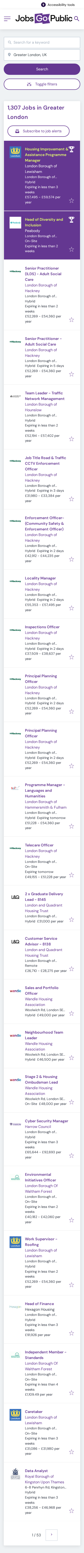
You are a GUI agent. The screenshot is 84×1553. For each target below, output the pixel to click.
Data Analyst (36, 1470)
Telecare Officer (39, 845)
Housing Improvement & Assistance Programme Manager (46, 155)
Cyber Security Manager (46, 1121)
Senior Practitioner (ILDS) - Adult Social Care (43, 274)
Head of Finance (39, 1303)
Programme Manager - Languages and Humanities (45, 790)
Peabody (32, 230)
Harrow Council (38, 1126)
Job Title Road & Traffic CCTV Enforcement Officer (45, 463)
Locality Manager (40, 578)
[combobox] (42, 42)
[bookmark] (71, 201)
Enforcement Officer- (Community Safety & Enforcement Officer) (44, 523)
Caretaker (33, 1411)
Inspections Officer (42, 626)
